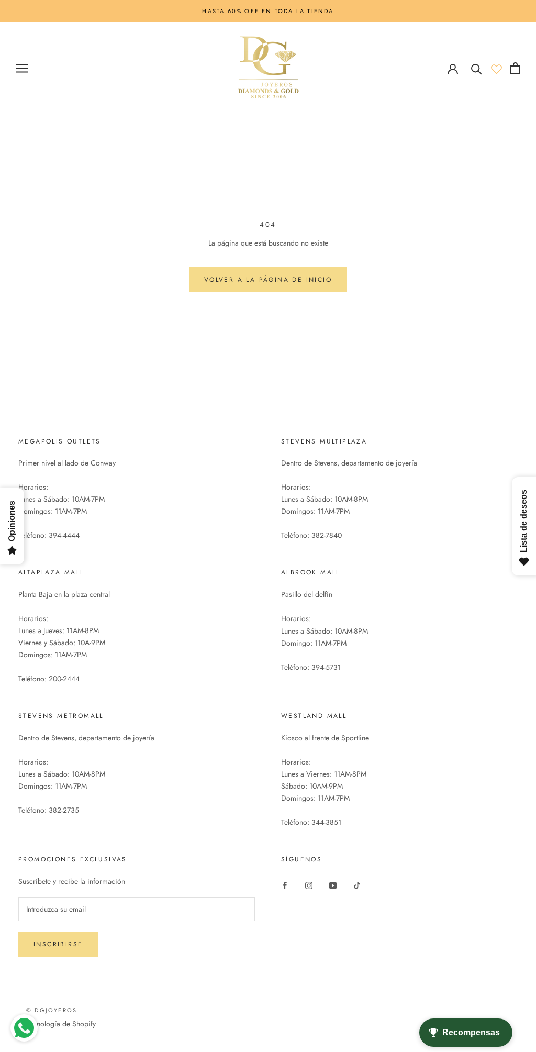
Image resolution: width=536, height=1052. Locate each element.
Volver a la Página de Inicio (268, 279)
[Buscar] (476, 68)
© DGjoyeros (51, 1010)
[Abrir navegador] (22, 68)
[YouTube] (333, 885)
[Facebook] (284, 885)
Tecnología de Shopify (61, 1023)
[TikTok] (357, 885)
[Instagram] (308, 885)
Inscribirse (58, 944)
